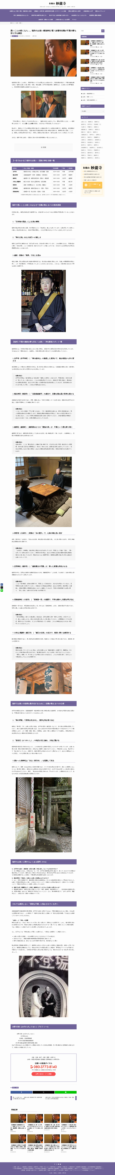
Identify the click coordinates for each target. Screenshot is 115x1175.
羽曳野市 (97, 150)
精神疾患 (30, 1166)
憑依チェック (78, 1168)
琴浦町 (90, 127)
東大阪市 (90, 142)
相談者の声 (72, 1166)
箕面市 (83, 150)
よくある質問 (60, 1170)
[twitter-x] (56, 1164)
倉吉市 (83, 124)
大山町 (83, 127)
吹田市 (83, 137)
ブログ (71, 1170)
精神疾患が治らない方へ (87, 1168)
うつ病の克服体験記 (17, 1168)
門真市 (90, 155)
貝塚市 (83, 155)
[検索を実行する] (102, 30)
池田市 (96, 145)
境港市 (97, 121)
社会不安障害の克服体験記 (67, 1168)
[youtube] (58, 1164)
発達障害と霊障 (42, 1170)
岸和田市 (90, 139)
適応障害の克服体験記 (28, 1168)
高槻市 (83, 157)
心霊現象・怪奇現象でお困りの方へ (29, 1170)
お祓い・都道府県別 (88, 93)
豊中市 (97, 152)
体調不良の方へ (98, 1168)
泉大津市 (100, 147)
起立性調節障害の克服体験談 (94, 1166)
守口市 (90, 150)
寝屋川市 (90, 157)
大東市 (83, 139)
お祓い (83, 121)
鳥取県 (90, 121)
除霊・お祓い (17, 1166)
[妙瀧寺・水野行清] (57, 3)
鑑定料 (66, 1170)
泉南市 (95, 132)
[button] (21, 1092)
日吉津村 (97, 124)
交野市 (98, 134)
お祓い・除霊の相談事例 (90, 100)
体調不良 (36, 1166)
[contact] (60, 1164)
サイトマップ (77, 1170)
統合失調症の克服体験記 (40, 1168)
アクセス (92, 1170)
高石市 (97, 157)
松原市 (97, 142)
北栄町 (96, 127)
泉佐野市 (92, 147)
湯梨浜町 (84, 129)
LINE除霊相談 (85, 1170)
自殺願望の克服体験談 (81, 1166)
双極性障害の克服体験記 (53, 1168)
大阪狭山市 (84, 134)
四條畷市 (97, 137)
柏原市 (90, 145)
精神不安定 (52, 1166)
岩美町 (91, 129)
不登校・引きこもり (44, 1166)
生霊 (89, 132)
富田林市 (98, 139)
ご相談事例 (24, 1166)
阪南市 (96, 155)
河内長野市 (84, 147)
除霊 (83, 132)
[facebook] (54, 1164)
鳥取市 (97, 129)
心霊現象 (59, 1166)
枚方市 (83, 145)
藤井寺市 (90, 152)
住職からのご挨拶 (52, 1170)
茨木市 (83, 152)
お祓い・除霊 (15, 1087)
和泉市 (90, 137)
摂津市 (83, 142)
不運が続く (65, 1166)
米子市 (90, 124)
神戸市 (92, 134)
